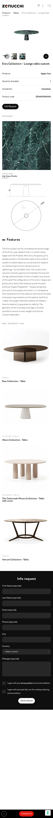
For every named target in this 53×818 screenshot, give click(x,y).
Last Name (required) (11, 598)
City (4, 634)
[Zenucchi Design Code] (12, 6)
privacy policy (27, 683)
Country (6, 646)
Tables (16, 13)
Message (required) (10, 659)
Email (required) (9, 610)
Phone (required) (9, 622)
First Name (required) (11, 586)
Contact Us (26, 813)
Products (6, 13)
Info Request (10, 106)
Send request (26, 700)
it (39, 6)
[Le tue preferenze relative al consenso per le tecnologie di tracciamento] (48, 813)
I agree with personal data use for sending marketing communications (28, 691)
